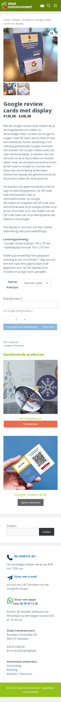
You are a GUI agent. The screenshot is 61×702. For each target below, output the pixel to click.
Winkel (16, 19)
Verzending (14, 666)
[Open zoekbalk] (48, 5)
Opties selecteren (30, 502)
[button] (52, 33)
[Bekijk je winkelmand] (42, 5)
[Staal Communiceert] (17, 5)
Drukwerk (27, 19)
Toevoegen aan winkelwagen (22, 326)
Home (6, 19)
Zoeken (11, 526)
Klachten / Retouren (19, 674)
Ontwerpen (49, 326)
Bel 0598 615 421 (25, 556)
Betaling (12, 670)
